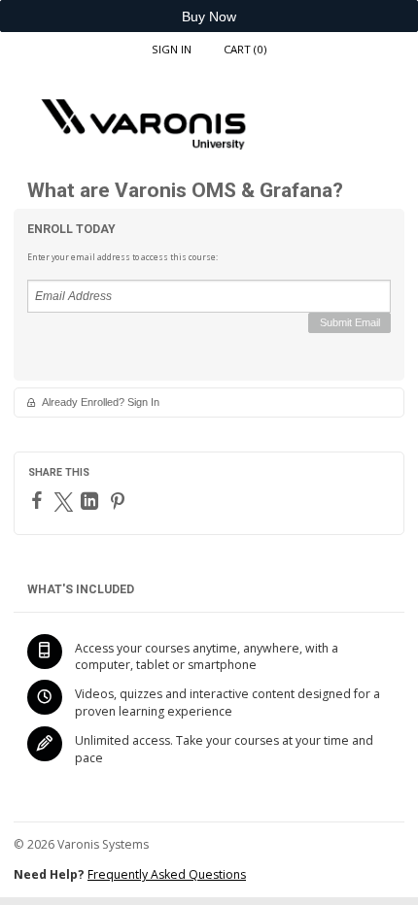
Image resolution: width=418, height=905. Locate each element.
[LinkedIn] (92, 501)
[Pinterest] (120, 501)
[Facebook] (39, 500)
